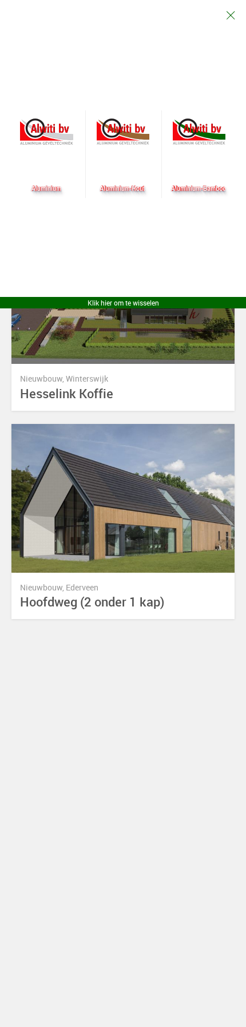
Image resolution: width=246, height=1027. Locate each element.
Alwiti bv (46, 131)
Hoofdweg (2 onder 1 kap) (92, 602)
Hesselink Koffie (66, 394)
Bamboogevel (199, 131)
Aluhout (123, 131)
